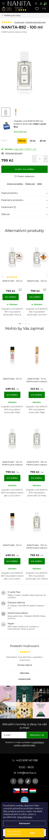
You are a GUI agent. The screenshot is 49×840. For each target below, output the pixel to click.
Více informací (24, 817)
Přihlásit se (37, 735)
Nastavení (24, 823)
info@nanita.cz (26, 772)
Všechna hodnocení (24, 674)
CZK (44, 8)
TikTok (28, 781)
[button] (12, 392)
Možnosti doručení (13, 153)
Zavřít (15, 181)
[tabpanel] (12, 278)
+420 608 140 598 (27, 760)
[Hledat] (36, 3)
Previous (2, 275)
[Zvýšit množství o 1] (45, 158)
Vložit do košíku (24, 169)
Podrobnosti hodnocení (35, 22)
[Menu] (3, 3)
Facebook (13, 781)
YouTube (35, 781)
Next (46, 275)
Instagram (21, 781)
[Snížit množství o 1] (34, 158)
